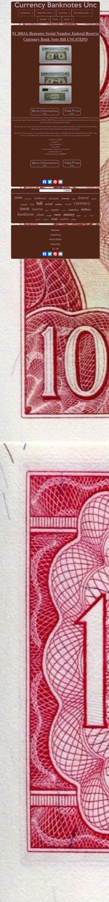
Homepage (55, 230)
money (69, 214)
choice (64, 210)
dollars (86, 209)
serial (49, 204)
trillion (46, 219)
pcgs (74, 199)
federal (83, 198)
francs (38, 219)
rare (57, 214)
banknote (26, 214)
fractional (54, 198)
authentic (28, 199)
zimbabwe (73, 210)
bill (40, 203)
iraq (32, 204)
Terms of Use (55, 243)
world (68, 204)
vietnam (65, 198)
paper (79, 216)
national (23, 205)
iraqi (54, 219)
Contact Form (55, 234)
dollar (93, 199)
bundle (49, 216)
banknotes (40, 198)
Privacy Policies (55, 239)
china (91, 216)
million (58, 204)
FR (57, 248)
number (64, 219)
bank (24, 208)
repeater (55, 209)
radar (85, 216)
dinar (40, 215)
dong (73, 219)
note (18, 197)
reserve (37, 209)
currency (82, 203)
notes (47, 210)
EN (54, 248)
